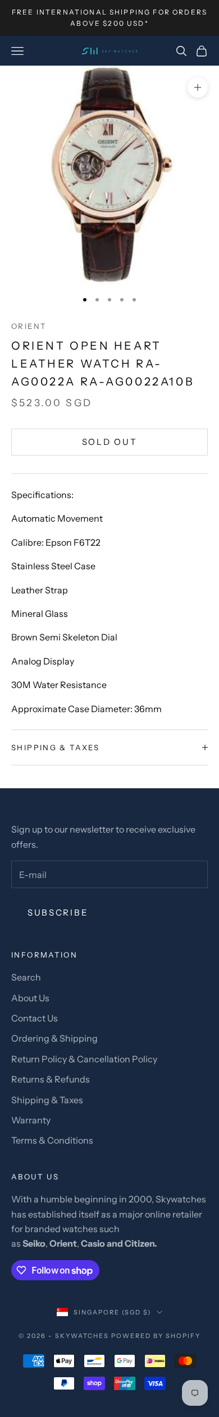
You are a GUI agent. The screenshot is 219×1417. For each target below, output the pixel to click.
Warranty (31, 1120)
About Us (30, 997)
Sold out (110, 441)
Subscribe (58, 912)
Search (26, 977)
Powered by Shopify (155, 1336)
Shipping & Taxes (47, 1099)
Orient (29, 326)
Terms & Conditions (52, 1140)
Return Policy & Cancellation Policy (84, 1059)
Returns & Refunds (50, 1079)
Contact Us (34, 1018)
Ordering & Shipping (54, 1038)
